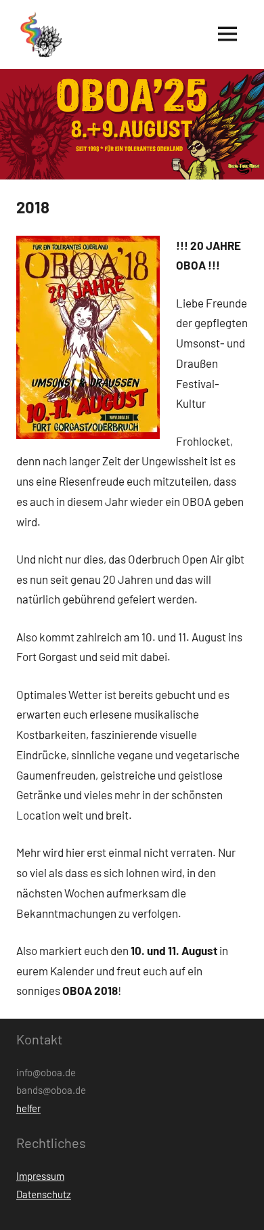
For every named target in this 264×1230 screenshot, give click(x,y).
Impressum (40, 1176)
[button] (40, 34)
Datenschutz (43, 1194)
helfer (28, 1108)
